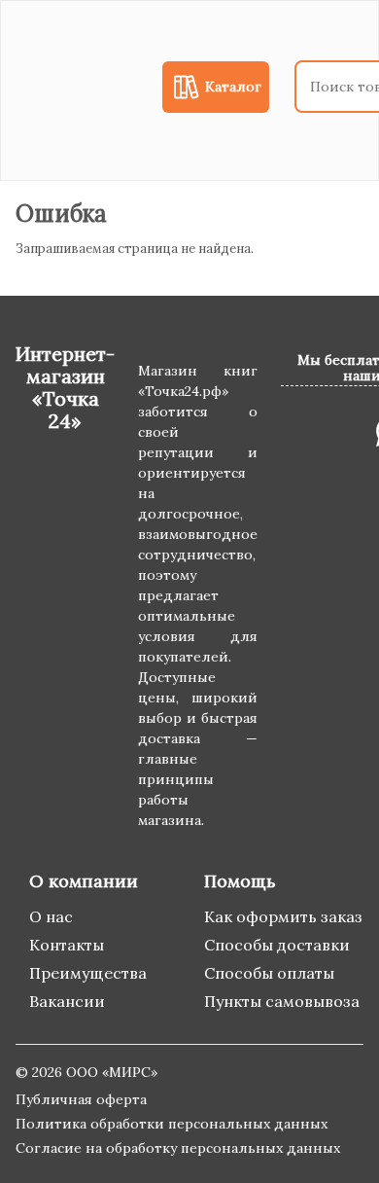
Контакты (66, 944)
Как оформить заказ (283, 916)
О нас (51, 916)
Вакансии (67, 1001)
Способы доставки (277, 944)
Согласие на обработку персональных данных (178, 1148)
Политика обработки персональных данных (171, 1123)
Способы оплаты (269, 973)
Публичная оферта (81, 1099)
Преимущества (88, 973)
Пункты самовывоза (282, 1001)
